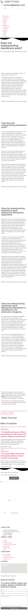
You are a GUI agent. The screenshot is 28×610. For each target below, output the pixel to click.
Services (5, 19)
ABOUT (5, 20)
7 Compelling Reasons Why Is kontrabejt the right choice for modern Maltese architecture (13, 434)
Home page (6, 16)
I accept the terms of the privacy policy (11, 606)
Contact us (6, 25)
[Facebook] (2, 522)
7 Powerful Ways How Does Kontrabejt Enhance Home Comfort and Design (12, 456)
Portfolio (5, 17)
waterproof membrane (6, 336)
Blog (4, 24)
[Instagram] (5, 522)
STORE (5, 22)
